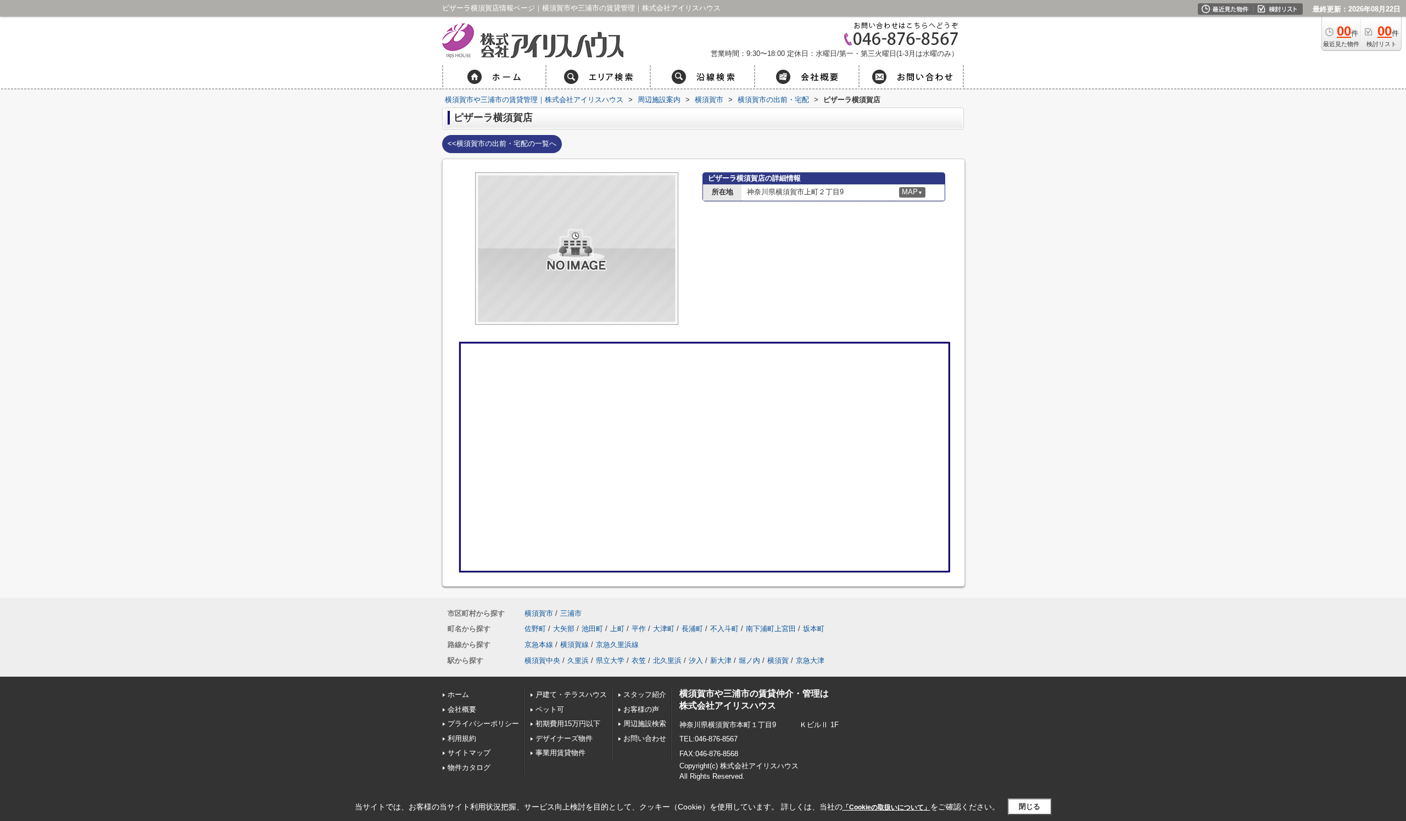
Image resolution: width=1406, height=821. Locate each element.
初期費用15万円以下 (567, 723)
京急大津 (810, 660)
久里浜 (578, 660)
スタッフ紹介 (644, 694)
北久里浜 (667, 660)
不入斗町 (724, 629)
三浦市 (571, 613)
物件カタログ (469, 767)
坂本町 (813, 629)
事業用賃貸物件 (564, 753)
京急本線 (539, 644)
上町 (617, 629)
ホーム (458, 694)
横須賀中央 (542, 660)
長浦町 (692, 629)
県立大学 (610, 660)
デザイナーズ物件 (564, 738)
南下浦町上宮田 (771, 629)
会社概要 (462, 709)
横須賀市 (539, 613)
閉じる (1029, 806)
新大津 (721, 660)
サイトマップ (469, 753)
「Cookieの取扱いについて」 (886, 807)
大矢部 (563, 629)
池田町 (592, 629)
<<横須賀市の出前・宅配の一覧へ (502, 143)
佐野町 (535, 629)
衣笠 (639, 660)
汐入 (696, 660)
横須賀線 (574, 644)
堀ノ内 (749, 660)
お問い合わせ (644, 738)
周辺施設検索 (644, 723)
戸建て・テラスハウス (571, 694)
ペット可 (549, 709)
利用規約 (462, 738)
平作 (639, 629)
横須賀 (778, 660)
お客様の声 (641, 709)
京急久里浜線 (617, 644)
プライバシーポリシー (483, 723)
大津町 (663, 629)
